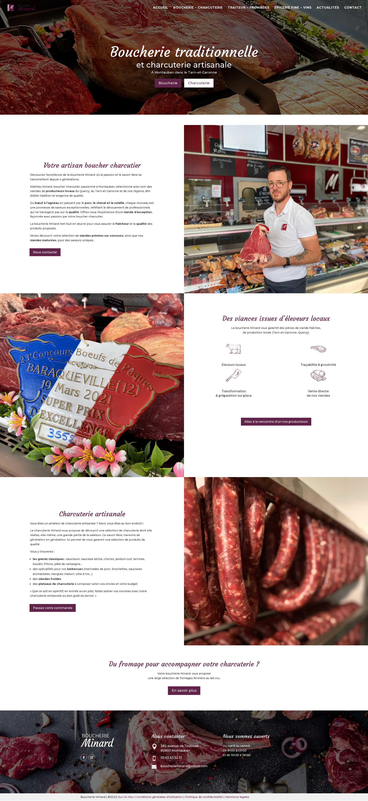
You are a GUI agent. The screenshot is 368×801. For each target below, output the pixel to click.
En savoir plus (184, 690)
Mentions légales (237, 797)
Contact (353, 7)
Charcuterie (199, 83)
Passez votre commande (52, 608)
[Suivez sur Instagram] (92, 757)
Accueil (160, 7)
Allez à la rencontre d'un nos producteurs (276, 421)
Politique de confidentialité (204, 797)
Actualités (328, 7)
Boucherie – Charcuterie (198, 7)
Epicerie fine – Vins (293, 7)
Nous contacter (45, 252)
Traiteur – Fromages (248, 7)
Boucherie (168, 83)
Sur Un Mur (126, 797)
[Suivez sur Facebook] (83, 757)
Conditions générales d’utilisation (159, 797)
